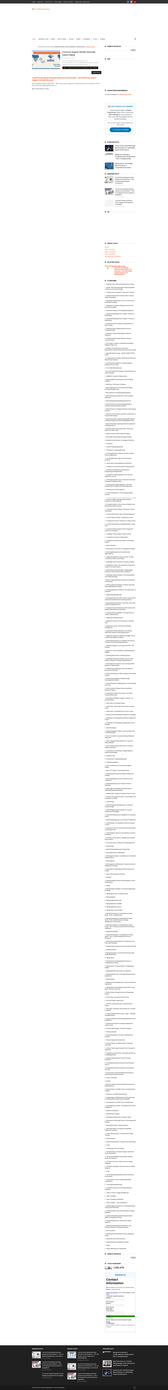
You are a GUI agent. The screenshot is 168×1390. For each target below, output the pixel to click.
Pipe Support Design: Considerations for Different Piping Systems (120, 856)
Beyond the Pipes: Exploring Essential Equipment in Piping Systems (120, 424)
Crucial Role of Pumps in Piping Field (117, 537)
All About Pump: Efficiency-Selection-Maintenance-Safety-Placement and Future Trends (120, 349)
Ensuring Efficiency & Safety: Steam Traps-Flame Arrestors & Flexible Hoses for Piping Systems (120, 598)
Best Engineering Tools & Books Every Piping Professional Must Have (118, 388)
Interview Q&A (110, 756)
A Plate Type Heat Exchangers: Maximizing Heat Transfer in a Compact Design (120, 288)
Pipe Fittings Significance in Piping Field (118, 849)
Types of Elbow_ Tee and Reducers (116, 1202)
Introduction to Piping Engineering (116, 759)
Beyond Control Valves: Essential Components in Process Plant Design (120, 414)
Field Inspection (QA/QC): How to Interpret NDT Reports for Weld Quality (120, 664)
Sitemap (102, 39)
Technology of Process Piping (115, 1148)
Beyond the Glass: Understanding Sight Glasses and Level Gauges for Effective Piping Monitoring (120, 419)
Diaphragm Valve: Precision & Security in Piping (120, 562)
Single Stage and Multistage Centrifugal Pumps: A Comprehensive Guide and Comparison (120, 1098)
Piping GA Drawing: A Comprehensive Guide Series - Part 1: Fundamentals (125, 157)
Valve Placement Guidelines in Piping (117, 1242)
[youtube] (135, 2)
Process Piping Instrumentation (115, 1040)
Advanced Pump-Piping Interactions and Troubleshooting (118, 329)
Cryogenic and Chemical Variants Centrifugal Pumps (119, 541)
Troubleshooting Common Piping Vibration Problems (118, 1188)
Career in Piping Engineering (114, 447)
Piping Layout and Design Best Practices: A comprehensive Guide (118, 962)
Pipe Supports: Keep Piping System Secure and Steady (119, 870)
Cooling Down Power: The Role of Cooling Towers (120, 521)
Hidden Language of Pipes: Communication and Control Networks (120, 732)
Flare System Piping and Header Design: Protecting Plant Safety (117, 679)
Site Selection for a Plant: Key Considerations (119, 1102)
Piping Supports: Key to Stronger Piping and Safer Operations (120, 975)
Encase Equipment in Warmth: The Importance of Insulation (120, 590)
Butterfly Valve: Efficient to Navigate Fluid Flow (120, 440)
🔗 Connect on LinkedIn (120, 129)
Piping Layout (110, 958)
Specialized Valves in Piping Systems (117, 1125)
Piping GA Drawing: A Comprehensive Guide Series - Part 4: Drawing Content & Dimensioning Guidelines (119, 926)
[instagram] (131, 2)
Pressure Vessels (111, 1032)
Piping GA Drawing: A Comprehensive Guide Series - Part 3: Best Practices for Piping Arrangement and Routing (118, 920)
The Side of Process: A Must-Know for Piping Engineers (118, 1162)
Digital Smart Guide (125, 94)
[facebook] (128, 2)
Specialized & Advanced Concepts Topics (118, 1117)
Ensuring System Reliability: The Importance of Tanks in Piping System (119, 613)
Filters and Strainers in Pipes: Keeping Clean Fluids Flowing (120, 674)
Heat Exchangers (111, 728)
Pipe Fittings (62, 39)
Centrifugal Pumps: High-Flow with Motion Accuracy (118, 459)
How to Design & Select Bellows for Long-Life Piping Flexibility (119, 741)
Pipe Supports (110, 861)
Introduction (43, 39)
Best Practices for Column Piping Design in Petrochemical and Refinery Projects (118, 405)
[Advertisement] (100, 20)
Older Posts (96, 72)
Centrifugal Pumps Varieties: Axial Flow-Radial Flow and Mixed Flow (119, 454)
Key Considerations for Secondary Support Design (118, 766)
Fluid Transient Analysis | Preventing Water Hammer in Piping (118, 689)
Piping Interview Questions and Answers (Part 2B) (121, 946)
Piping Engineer (110, 897)
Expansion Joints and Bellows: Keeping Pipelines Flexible (120, 651)
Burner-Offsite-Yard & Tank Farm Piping (118, 433)
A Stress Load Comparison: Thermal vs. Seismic (120, 292)
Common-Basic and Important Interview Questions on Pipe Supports (118, 500)
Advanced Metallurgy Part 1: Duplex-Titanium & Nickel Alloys (119, 314)
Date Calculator (110, 254)
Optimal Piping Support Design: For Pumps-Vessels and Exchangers (118, 810)
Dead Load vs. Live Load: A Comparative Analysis (120, 549)
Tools (95, 39)
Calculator (109, 443)
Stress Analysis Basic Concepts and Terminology (121, 1142)
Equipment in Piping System (114, 617)
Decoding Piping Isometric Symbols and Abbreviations (117, 553)
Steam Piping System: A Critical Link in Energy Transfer (119, 1134)
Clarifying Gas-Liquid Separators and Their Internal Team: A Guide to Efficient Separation (118, 485)
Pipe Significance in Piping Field (115, 852)
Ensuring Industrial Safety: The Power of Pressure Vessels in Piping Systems (120, 603)
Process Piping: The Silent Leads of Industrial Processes (119, 1044)
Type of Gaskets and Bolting (114, 1199)
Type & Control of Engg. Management (117, 1193)
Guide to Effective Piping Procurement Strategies (121, 714)
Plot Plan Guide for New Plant (114, 1000)
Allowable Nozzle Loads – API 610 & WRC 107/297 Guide (120, 354)
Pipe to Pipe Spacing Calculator (115, 874)
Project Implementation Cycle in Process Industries (118, 1059)
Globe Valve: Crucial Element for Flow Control (119, 711)
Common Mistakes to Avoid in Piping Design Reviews (119, 493)
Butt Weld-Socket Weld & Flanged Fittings (118, 437)
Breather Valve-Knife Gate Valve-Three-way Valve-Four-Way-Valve (119, 429)
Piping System (110, 979)
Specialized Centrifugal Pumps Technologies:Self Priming (120, 1121)
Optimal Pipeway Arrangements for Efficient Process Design (119, 805)
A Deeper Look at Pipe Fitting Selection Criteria (120, 284)
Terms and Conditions (82, 2)
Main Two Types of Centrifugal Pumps (117, 770)
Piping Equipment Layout (113, 907)
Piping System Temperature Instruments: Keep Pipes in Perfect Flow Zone (120, 988)
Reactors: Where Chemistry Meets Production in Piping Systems (120, 1085)
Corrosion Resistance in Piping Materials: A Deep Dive (120, 525)
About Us (40, 2)
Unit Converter (110, 249)
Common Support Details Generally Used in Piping (46, 53)
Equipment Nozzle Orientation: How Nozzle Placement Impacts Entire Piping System (118, 631)
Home (33, 2)
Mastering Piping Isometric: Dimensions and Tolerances (119, 779)
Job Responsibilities (112, 762)
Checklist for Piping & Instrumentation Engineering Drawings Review (117, 470)
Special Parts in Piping (112, 1114)
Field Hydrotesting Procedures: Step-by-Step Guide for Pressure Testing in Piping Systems (119, 659)
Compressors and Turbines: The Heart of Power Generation (120, 510)
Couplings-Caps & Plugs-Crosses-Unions (118, 534)
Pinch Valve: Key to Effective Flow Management (120, 843)
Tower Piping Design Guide (114, 1184)
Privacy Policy (68, 2)
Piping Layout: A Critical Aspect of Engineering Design (119, 967)
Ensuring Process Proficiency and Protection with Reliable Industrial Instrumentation (120, 608)
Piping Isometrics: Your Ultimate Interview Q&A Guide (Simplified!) (119, 953)
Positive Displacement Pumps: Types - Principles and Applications (120, 1014)
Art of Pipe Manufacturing (114, 368)
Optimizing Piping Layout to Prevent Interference (121, 820)
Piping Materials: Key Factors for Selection (118, 971)
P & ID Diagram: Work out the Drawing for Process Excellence (120, 833)
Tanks (108, 1145)
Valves (71, 39)
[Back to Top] (134, 1387)
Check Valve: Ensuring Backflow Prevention (119, 463)
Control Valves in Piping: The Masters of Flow (119, 517)
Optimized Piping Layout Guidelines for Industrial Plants (120, 815)
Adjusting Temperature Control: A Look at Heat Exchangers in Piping (119, 301)
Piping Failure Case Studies (114, 910)
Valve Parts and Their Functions (115, 1239)
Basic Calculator (110, 252)
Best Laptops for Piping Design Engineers (118, 392)
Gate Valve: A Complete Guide (115, 703)
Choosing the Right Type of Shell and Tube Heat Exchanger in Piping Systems (120, 480)
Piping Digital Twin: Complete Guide (117, 894)
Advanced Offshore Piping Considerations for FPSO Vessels (119, 324)
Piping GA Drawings (112, 931)
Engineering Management (114, 594)
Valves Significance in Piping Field (116, 1248)
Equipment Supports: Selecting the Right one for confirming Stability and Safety (120, 636)
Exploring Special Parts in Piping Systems (118, 655)
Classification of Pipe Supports (115, 489)
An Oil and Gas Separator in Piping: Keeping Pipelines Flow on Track (118, 364)
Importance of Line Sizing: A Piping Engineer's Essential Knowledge (119, 751)
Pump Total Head (111, 1078)
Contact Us (49, 2)
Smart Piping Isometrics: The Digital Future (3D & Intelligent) (120, 1106)
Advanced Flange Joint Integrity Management (120, 310)
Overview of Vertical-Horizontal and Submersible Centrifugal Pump (120, 828)
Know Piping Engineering (116, 266)
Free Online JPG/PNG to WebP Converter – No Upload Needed (119, 699)
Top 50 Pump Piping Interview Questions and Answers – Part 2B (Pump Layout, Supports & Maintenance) (64, 79)
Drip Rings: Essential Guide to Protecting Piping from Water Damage (119, 575)
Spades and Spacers (112, 1110)
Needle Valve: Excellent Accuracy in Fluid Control (120, 793)
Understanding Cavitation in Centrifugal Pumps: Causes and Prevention (120, 1206)
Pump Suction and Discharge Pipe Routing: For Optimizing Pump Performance (125, 148)
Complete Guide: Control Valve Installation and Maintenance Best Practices (120, 505)
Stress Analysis (110, 1138)
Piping (53, 39)
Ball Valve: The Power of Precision (116, 384)
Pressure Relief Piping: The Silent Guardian (118, 1028)
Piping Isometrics (111, 949)
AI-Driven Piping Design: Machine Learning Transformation (118, 339)
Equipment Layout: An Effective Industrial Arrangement (118, 626)
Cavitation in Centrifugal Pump (115, 450)
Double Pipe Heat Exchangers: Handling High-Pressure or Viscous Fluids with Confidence (119, 571)
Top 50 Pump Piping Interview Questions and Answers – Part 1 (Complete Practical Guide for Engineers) (125, 192)
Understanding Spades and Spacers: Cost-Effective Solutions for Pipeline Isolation (118, 1226)
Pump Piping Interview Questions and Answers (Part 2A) (119, 1068)
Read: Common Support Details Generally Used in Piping (80, 68)
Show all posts (90, 47)
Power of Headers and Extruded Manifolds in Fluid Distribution (120, 1019)
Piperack (108, 877)
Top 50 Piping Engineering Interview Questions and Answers (119, 1175)
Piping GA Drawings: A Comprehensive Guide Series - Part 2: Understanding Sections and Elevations (119, 936)
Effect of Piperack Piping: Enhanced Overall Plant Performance (120, 580)
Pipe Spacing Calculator (113, 256)
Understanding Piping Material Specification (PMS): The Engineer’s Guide (118, 1216)
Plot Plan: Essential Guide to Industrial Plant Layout (118, 1004)
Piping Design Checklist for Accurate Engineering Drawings (120, 889)
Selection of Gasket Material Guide (116, 1094)
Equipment (86, 39)
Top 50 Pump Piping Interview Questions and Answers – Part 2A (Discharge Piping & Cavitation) (124, 180)
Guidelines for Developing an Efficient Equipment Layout (120, 718)
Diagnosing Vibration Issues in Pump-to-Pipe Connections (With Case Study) (119, 557)
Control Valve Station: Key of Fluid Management (120, 514)
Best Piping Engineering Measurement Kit (118, 401)
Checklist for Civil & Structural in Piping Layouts (120, 466)
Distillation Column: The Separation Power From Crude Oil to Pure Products (120, 566)
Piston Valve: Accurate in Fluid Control (117, 997)
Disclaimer (58, 2)
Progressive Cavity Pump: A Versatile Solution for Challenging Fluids (120, 1054)
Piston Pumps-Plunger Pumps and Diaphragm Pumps (119, 993)
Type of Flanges (111, 1196)
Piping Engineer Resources (114, 900)
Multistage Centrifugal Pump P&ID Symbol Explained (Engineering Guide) (118, 789)
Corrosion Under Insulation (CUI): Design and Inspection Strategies (124, 202)
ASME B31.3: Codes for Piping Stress (116, 376)
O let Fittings (110, 801)
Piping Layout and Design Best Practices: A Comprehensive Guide (124, 166)
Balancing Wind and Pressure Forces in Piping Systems (119, 380)
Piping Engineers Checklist (114, 903)
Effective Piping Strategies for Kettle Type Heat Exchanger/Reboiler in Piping (120, 585)
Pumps (78, 39)
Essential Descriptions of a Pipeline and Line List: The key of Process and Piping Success (120, 641)
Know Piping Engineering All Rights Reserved (50, 1387)
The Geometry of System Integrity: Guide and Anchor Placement (119, 1152)
